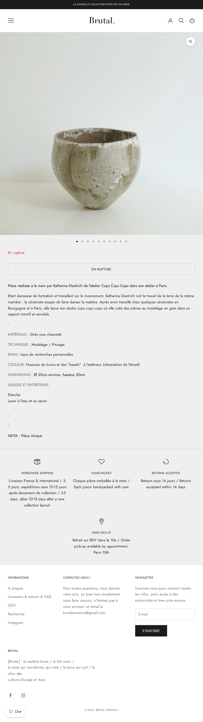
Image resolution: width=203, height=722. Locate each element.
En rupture (101, 269)
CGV (12, 605)
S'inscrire (151, 630)
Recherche (16, 614)
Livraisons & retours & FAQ (29, 596)
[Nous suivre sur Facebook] (10, 695)
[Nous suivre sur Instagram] (23, 695)
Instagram (15, 622)
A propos (15, 588)
